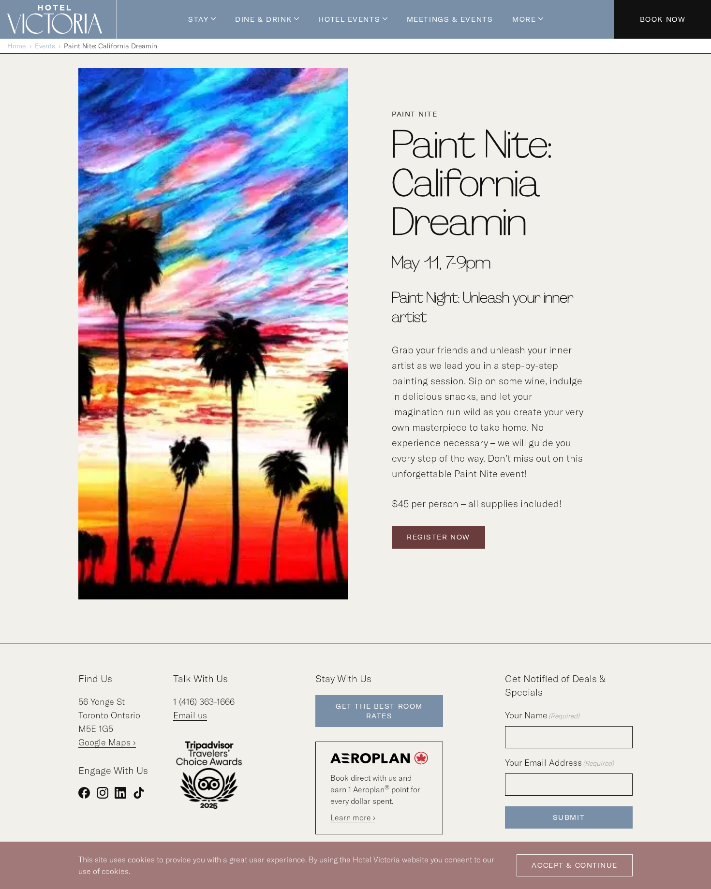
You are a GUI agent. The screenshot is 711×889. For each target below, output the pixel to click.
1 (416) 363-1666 (204, 701)
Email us (190, 715)
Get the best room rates (379, 711)
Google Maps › (107, 742)
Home (16, 46)
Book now (662, 19)
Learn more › (352, 817)
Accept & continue (575, 865)
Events (45, 46)
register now (438, 537)
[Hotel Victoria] (62, 19)
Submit (569, 817)
